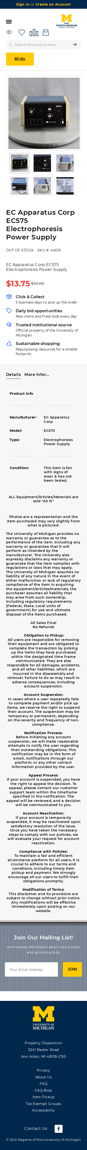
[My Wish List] (21, 32)
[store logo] (66, 21)
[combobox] (43, 44)
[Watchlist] (10, 32)
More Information (36, 374)
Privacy (43, 1070)
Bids (19, 59)
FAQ (43, 1083)
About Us (43, 1077)
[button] (19, 163)
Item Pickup (43, 1097)
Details (13, 374)
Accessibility (43, 1110)
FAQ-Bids (43, 1090)
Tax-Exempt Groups (43, 1104)
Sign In (23, 4)
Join (72, 969)
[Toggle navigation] (9, 21)
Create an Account (53, 4)
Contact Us (35, 1128)
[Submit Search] (74, 44)
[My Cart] (45, 32)
